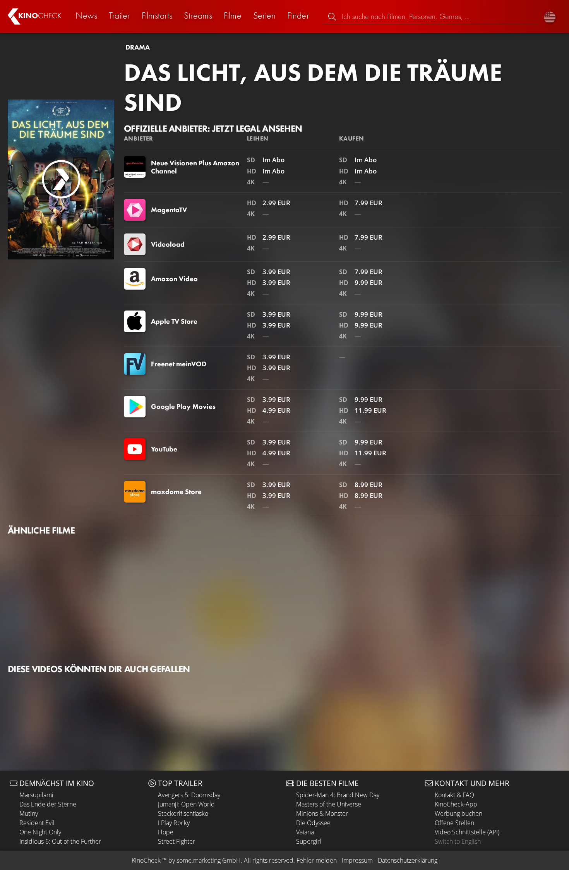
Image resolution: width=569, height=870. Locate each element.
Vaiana (305, 832)
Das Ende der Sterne (47, 804)
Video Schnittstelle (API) (467, 832)
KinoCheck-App (456, 804)
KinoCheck (146, 860)
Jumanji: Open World (186, 804)
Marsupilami (36, 795)
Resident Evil (37, 823)
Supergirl (308, 841)
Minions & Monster (322, 813)
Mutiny (28, 813)
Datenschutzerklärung (407, 860)
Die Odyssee (313, 823)
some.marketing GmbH (209, 860)
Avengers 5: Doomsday (189, 795)
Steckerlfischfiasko (183, 813)
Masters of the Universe (328, 804)
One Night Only (40, 832)
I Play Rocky (174, 823)
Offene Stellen (454, 823)
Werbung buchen (458, 813)
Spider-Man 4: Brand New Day (337, 795)
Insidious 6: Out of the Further (60, 841)
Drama (137, 47)
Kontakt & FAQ (454, 795)
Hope (165, 832)
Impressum (357, 860)
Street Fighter (176, 841)
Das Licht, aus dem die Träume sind (313, 87)
